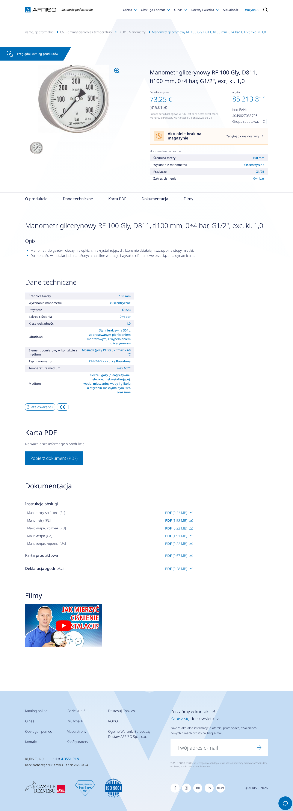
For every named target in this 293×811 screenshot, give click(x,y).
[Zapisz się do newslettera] (259, 747)
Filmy (188, 198)
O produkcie (36, 198)
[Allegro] (220, 788)
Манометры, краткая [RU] (46, 528)
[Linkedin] (209, 788)
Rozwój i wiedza (202, 10)
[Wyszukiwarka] (264, 9)
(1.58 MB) (176, 520)
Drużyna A (251, 10)
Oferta (127, 10)
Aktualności (231, 10)
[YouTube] (197, 788)
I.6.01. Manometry (131, 32)
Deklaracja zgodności (44, 568)
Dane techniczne (78, 198)
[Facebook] (175, 788)
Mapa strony (76, 731)
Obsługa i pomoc (153, 10)
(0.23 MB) (176, 512)
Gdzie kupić (76, 710)
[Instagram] (186, 788)
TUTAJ (173, 762)
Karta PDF (117, 198)
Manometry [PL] (39, 520)
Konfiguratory (77, 741)
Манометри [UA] (39, 536)
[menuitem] (73, 99)
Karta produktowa (41, 555)
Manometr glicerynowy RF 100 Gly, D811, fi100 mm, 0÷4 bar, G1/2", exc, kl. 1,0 (209, 32)
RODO (113, 721)
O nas (178, 10)
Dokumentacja (155, 198)
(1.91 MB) (176, 536)
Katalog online (36, 710)
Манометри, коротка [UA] (46, 543)
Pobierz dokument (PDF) (54, 458)
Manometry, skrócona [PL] (46, 512)
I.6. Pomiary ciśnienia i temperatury (86, 32)
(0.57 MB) (176, 555)
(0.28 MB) (176, 568)
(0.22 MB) (176, 528)
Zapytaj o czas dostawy (242, 136)
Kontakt (31, 741)
